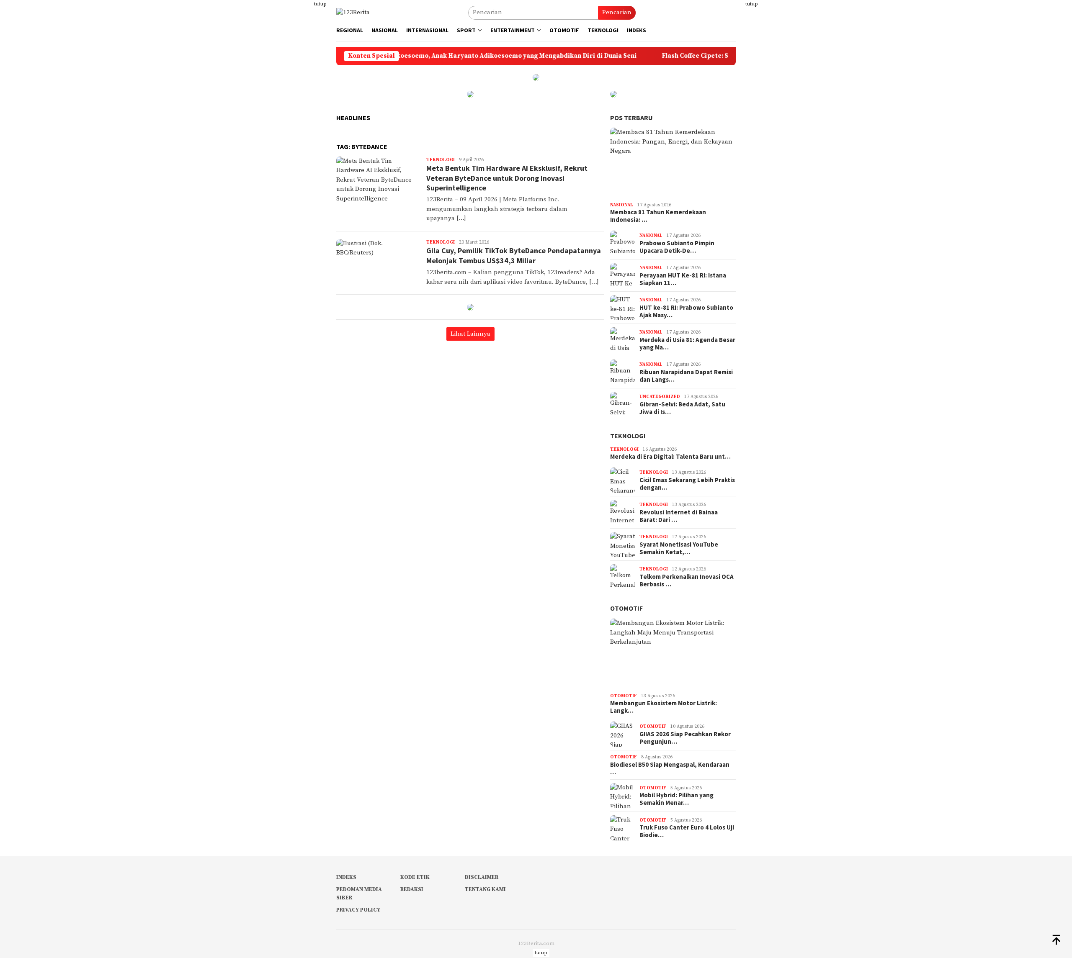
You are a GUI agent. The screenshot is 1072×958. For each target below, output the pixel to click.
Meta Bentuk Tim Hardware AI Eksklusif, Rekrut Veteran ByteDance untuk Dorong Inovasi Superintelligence (507, 178)
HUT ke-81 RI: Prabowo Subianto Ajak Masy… (686, 311)
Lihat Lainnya (470, 334)
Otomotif (626, 608)
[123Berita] (353, 12)
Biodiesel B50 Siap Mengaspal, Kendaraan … (669, 768)
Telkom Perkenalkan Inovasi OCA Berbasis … (686, 580)
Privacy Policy (358, 910)
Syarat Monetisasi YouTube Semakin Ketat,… (678, 548)
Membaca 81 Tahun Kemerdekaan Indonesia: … (658, 215)
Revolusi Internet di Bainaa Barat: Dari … (678, 516)
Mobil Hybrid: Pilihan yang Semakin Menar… (676, 798)
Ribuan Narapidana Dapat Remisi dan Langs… (686, 375)
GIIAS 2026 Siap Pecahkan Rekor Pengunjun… (685, 737)
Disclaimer (481, 877)
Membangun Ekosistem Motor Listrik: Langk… (663, 706)
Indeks (346, 877)
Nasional (621, 205)
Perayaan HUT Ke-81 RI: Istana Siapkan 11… (682, 279)
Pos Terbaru (631, 117)
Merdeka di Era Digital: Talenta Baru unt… (670, 456)
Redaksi (411, 889)
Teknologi (440, 160)
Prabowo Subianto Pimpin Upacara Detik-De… (676, 246)
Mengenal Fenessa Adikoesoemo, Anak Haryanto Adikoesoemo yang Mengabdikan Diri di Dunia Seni (448, 56)
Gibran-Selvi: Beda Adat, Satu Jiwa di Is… (682, 408)
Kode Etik (415, 877)
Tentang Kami (485, 889)
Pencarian (616, 12)
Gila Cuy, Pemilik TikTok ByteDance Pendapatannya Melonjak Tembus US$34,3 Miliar (513, 255)
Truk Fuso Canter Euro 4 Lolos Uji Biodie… (686, 831)
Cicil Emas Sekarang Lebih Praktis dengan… (687, 483)
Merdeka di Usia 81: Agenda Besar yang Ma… (687, 343)
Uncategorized (659, 397)
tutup (320, 4)
